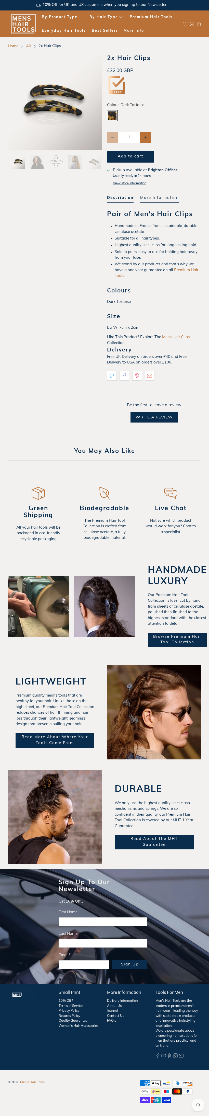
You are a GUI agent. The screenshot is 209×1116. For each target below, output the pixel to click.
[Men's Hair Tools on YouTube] (163, 1057)
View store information (129, 183)
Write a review (154, 417)
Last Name (68, 934)
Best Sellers (105, 31)
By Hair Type (103, 17)
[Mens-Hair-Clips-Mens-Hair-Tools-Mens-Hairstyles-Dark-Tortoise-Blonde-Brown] (55, 102)
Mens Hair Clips (176, 337)
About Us (114, 1006)
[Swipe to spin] (55, 102)
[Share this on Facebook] (124, 376)
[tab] (120, 199)
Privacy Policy (69, 1010)
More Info (134, 31)
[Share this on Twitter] (112, 376)
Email (64, 955)
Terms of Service (71, 1006)
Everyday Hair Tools (64, 31)
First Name (68, 912)
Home (13, 46)
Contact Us (115, 1016)
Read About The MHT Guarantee (154, 842)
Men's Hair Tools (32, 1082)
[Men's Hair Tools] (23, 23)
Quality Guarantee (73, 1020)
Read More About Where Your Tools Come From (55, 740)
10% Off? (66, 1001)
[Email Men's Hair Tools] (181, 1057)
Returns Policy (69, 1016)
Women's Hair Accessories (78, 1026)
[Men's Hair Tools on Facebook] (157, 1057)
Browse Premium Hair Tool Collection (177, 640)
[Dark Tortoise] (112, 115)
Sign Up (130, 964)
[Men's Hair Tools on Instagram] (175, 1057)
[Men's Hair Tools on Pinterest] (169, 1057)
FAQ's (111, 1020)
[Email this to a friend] (149, 376)
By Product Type (59, 17)
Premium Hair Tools (151, 17)
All (28, 46)
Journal (112, 1010)
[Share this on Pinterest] (137, 376)
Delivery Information (122, 1001)
